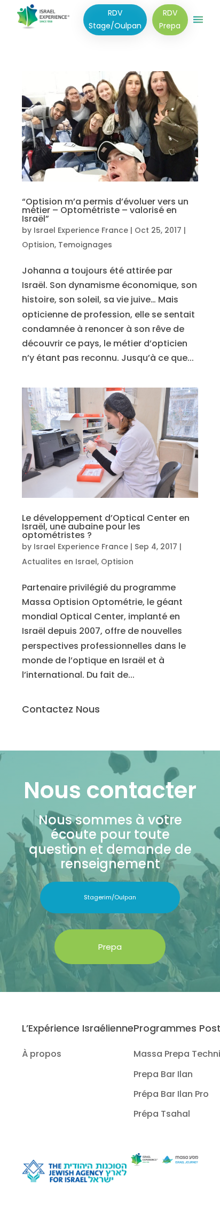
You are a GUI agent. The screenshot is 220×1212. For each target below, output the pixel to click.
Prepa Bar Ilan (163, 1074)
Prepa (110, 946)
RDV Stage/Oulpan (115, 19)
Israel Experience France (81, 230)
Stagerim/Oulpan (110, 897)
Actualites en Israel (59, 561)
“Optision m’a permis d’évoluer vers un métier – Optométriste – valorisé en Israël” (105, 210)
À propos (41, 1054)
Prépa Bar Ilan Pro (171, 1094)
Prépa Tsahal (161, 1114)
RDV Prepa (169, 19)
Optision (38, 244)
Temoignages (85, 244)
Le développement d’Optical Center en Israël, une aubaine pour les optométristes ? (106, 526)
